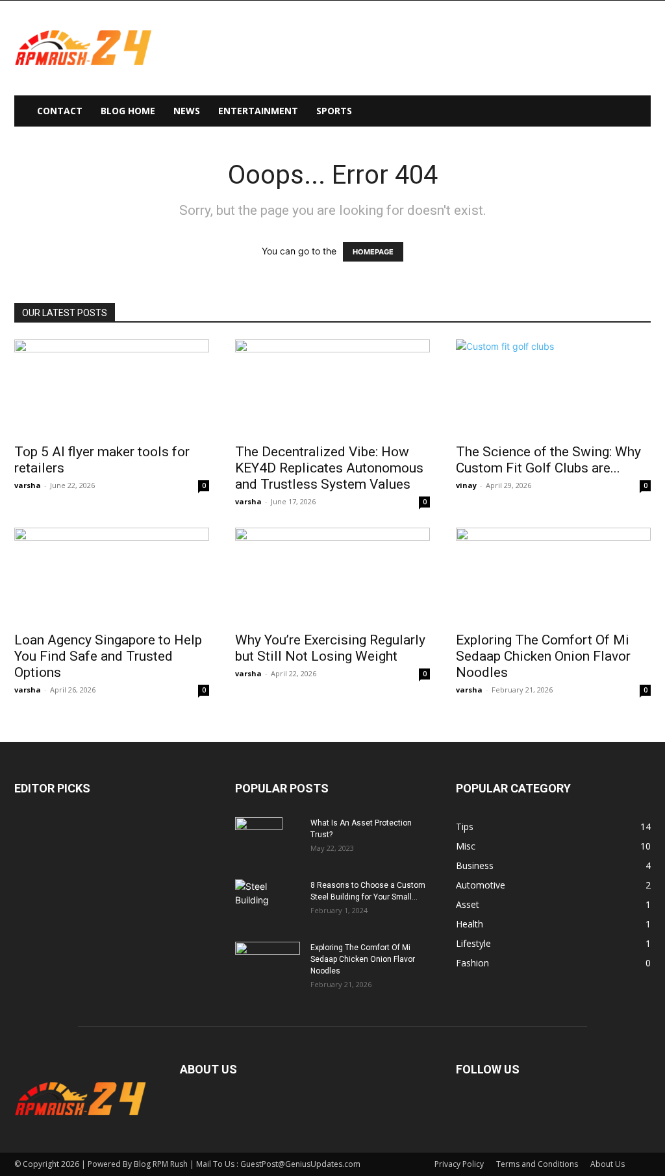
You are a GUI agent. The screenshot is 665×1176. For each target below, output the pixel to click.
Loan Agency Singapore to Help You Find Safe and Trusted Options (108, 656)
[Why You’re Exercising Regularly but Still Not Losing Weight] (332, 576)
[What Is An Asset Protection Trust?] (258, 840)
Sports (334, 110)
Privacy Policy (459, 1164)
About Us (607, 1164)
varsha (27, 485)
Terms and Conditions (537, 1164)
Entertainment (258, 110)
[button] (635, 112)
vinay (466, 485)
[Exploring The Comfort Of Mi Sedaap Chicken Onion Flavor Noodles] (553, 576)
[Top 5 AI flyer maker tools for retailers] (111, 387)
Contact (59, 110)
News (186, 110)
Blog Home (128, 110)
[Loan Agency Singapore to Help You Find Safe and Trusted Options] (111, 576)
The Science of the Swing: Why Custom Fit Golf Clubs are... (548, 460)
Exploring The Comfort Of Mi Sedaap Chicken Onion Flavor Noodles (543, 656)
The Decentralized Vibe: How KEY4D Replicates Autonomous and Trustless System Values (329, 468)
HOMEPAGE (373, 251)
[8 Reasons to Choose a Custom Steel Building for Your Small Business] (267, 896)
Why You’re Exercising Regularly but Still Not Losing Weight (330, 648)
